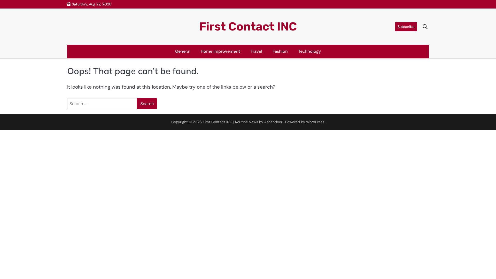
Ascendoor (273, 122)
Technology (309, 51)
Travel (256, 51)
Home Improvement (220, 51)
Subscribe (406, 26)
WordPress (315, 122)
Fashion (280, 51)
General (182, 51)
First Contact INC (248, 26)
